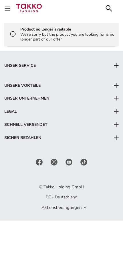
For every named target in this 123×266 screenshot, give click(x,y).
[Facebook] (40, 162)
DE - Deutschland (61, 197)
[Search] (109, 8)
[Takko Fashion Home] (29, 7)
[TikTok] (83, 162)
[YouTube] (70, 162)
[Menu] (8, 8)
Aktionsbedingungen (61, 207)
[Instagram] (55, 162)
